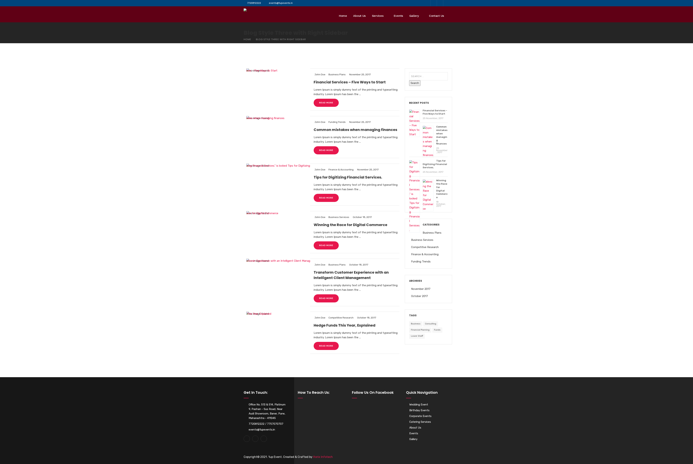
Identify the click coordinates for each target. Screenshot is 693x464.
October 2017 (419, 296)
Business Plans (337, 74)
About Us (359, 15)
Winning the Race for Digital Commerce (350, 224)
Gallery (414, 15)
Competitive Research (341, 317)
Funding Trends (337, 122)
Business (415, 323)
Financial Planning (420, 330)
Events (398, 15)
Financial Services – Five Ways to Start (350, 82)
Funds (437, 330)
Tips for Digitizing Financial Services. (348, 177)
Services (377, 15)
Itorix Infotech (323, 457)
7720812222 (254, 3)
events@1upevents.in (281, 3)
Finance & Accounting (341, 169)
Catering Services (420, 421)
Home (343, 15)
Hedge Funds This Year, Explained (344, 325)
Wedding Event (418, 404)
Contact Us (436, 15)
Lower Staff (417, 336)
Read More (326, 102)
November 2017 (420, 289)
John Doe (320, 74)
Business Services (338, 217)
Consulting (430, 323)
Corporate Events (420, 416)
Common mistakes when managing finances (355, 129)
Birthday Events (419, 410)
